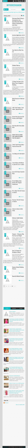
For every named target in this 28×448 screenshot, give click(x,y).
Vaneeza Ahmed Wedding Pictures (18, 268)
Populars (7, 308)
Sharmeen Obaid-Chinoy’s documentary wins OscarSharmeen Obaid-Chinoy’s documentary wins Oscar (18, 21)
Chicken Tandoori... (12, 311)
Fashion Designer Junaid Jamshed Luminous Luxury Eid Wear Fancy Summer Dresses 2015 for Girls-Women (16, 330)
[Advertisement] (14, 297)
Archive (21, 308)
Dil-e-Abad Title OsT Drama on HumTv (18, 191)
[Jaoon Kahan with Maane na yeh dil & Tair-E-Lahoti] (7, 166)
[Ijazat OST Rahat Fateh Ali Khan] (7, 175)
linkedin (21, 1)
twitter (13, 1)
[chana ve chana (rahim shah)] (7, 212)
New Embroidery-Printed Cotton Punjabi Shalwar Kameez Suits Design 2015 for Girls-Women (16, 340)
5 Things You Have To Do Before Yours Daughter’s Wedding (17, 83)
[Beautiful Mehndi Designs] (7, 279)
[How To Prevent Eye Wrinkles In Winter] (7, 254)
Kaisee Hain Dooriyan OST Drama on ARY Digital (18, 117)
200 (12, 286)
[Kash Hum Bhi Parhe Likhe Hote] (7, 129)
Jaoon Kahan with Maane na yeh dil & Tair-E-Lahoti (18, 163)
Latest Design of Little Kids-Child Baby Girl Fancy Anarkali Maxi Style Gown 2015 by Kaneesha (16, 320)
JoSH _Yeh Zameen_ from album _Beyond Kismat (18, 108)
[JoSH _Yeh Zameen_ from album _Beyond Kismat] (7, 111)
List (23, 15)
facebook (15, 1)
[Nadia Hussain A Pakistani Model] (7, 102)
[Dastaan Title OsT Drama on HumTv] (7, 203)
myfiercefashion (14, 5)
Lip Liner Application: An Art (18, 35)
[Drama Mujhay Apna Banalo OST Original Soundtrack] (7, 184)
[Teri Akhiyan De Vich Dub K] (7, 157)
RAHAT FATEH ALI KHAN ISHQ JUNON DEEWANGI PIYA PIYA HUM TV (17, 136)
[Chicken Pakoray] (7, 69)
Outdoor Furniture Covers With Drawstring (16, 383)
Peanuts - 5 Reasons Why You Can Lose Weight (18, 235)
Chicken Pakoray (16, 65)
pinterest (24, 1)
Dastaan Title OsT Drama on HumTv (18, 200)
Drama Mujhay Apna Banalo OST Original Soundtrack (16, 182)
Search (23, 9)
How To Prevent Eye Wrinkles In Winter (16, 251)
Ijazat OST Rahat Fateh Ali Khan (18, 172)
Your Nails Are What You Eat (17, 51)
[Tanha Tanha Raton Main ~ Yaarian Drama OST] (7, 148)
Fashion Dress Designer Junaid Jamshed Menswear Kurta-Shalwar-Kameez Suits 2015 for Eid (16, 358)
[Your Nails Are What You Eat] (7, 53)
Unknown (6, 402)
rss (19, 1)
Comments (14, 308)
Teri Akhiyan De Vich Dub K (18, 154)
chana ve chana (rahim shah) (17, 209)
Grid (21, 15)
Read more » (22, 32)
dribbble (23, 1)
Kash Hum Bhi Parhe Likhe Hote (18, 126)
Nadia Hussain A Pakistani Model (18, 99)
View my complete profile (20, 404)
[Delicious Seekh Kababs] (7, 221)
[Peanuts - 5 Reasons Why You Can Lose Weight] (7, 237)
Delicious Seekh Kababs (17, 218)
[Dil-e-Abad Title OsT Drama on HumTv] (7, 194)
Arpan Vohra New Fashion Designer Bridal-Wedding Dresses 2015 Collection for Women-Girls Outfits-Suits (16, 392)
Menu (7, 9)
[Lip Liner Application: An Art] (7, 38)
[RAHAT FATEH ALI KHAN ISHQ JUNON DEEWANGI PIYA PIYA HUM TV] (7, 138)
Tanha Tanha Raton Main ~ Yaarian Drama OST (18, 145)
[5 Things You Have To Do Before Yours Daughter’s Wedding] (7, 85)
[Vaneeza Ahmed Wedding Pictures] (7, 270)
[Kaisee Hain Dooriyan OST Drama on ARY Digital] (7, 120)
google (17, 1)
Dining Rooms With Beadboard (14, 375)
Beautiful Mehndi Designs (18, 276)
